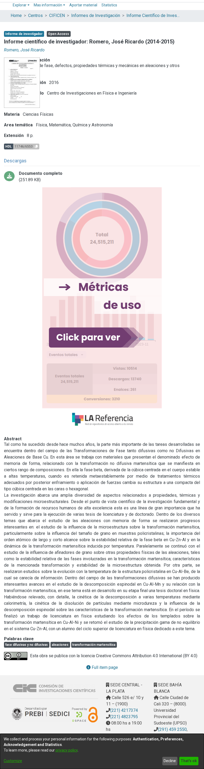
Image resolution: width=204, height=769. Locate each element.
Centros (35, 15)
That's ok (189, 761)
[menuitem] (21, 5)
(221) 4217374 (124, 710)
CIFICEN (57, 15)
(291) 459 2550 (172, 729)
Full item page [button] (104, 667)
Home (16, 15)
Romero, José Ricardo (24, 49)
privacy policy (67, 750)
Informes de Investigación (95, 15)
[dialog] (102, 751)
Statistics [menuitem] (109, 5)
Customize (13, 761)
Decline (170, 761)
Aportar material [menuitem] (83, 5)
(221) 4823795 (124, 716)
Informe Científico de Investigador (153, 15)
